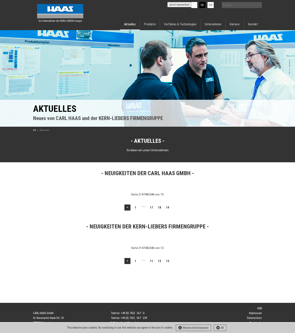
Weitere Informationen (196, 327)
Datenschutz (254, 318)
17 (151, 207)
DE (202, 5)
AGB (259, 308)
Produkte (150, 24)
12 (159, 261)
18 (159, 207)
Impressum (255, 313)
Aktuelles (130, 24)
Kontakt (253, 24)
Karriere (235, 24)
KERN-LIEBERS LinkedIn (194, 5)
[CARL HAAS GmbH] (60, 11)
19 (167, 207)
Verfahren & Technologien (180, 24)
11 (151, 261)
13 (167, 261)
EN (210, 5)
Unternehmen (213, 24)
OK (222, 327)
